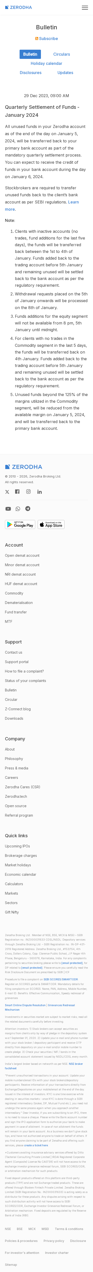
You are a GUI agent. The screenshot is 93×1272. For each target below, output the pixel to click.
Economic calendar (20, 874)
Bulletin (30, 54)
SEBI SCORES (52, 979)
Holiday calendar (46, 63)
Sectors (11, 903)
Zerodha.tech (16, 796)
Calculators (14, 884)
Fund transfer (16, 612)
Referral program (19, 815)
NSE (8, 1229)
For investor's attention (22, 1253)
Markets (11, 893)
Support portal (17, 662)
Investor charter (57, 1253)
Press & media (16, 768)
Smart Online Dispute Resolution (25, 1005)
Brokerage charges (21, 855)
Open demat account (22, 555)
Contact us (13, 652)
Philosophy (14, 758)
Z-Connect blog (18, 709)
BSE (20, 1229)
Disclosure (78, 1241)
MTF (8, 621)
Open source (16, 806)
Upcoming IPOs (17, 846)
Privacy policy (54, 1241)
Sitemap (11, 1265)
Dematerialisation (19, 602)
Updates (65, 72)
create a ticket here (36, 1145)
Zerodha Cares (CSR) (22, 787)
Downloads (14, 718)
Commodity (14, 593)
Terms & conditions (69, 1229)
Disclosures (30, 72)
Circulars (61, 54)
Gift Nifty (12, 912)
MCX (32, 1229)
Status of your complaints (25, 680)
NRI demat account (20, 574)
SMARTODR (70, 979)
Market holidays (18, 865)
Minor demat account (22, 565)
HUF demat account (21, 584)
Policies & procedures (21, 1241)
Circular (11, 699)
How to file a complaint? (24, 671)
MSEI (45, 1229)
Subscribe (48, 38)
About (10, 749)
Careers (11, 777)
